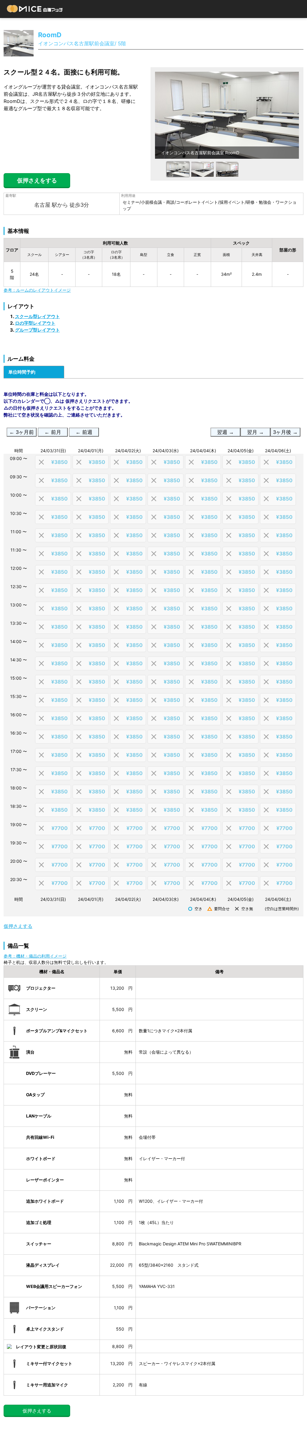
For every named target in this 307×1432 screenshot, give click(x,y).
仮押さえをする (37, 180)
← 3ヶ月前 (21, 432)
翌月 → (255, 432)
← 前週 (84, 432)
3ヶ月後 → (285, 432)
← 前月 (52, 432)
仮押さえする (18, 926)
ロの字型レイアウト (35, 323)
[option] (227, 115)
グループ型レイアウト (37, 330)
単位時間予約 (21, 372)
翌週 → (225, 432)
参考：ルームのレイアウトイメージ (37, 290)
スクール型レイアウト (37, 316)
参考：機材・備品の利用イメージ (35, 955)
